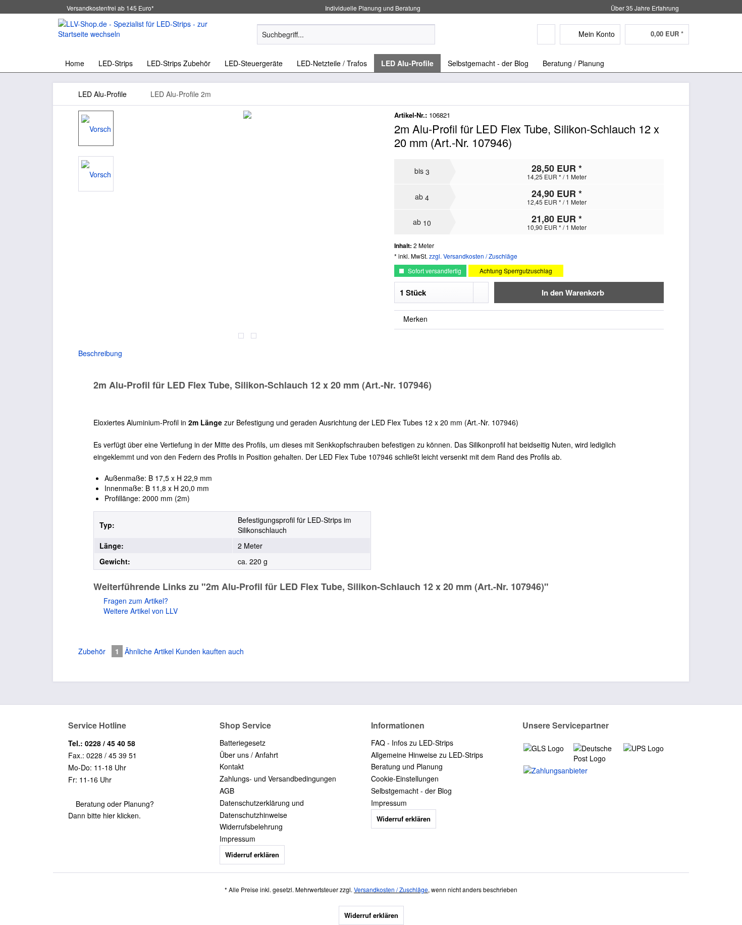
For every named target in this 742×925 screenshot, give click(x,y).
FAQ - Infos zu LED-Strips (412, 743)
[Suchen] (425, 34)
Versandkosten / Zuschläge (391, 889)
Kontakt (232, 766)
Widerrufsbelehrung (251, 826)
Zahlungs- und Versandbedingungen (278, 778)
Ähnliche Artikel (149, 651)
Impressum (237, 839)
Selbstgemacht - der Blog (411, 791)
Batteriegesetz (243, 743)
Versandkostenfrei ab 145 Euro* (110, 8)
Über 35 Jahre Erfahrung (645, 8)
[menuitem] (346, 39)
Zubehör (98, 651)
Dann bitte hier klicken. (104, 815)
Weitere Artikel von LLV (139, 611)
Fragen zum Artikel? (134, 601)
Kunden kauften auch (210, 651)
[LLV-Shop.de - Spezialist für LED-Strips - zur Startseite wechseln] (134, 34)
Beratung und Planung (407, 766)
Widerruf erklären (252, 854)
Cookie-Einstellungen (405, 778)
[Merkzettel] (546, 34)
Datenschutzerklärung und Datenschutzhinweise (262, 809)
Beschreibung (100, 353)
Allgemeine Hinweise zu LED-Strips (427, 755)
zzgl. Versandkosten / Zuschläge (473, 256)
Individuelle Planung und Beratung (372, 8)
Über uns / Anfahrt (249, 755)
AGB (227, 791)
